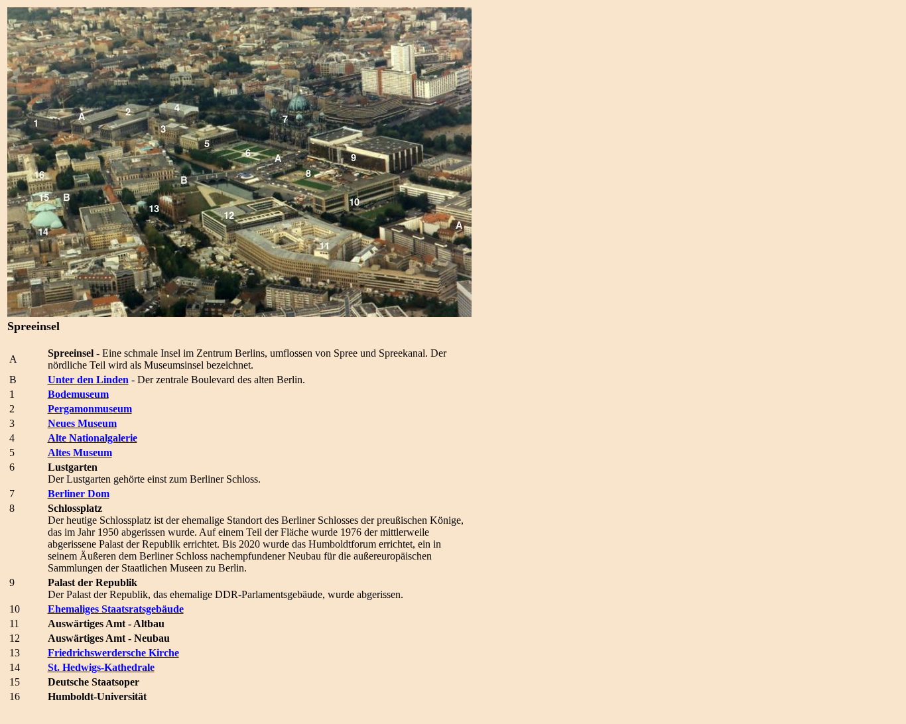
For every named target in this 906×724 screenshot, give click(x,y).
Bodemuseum (78, 394)
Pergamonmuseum (90, 408)
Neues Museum (82, 423)
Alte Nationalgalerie (92, 438)
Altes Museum (80, 452)
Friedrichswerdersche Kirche (113, 652)
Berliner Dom (78, 493)
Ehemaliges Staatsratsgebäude (116, 609)
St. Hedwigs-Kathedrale (101, 667)
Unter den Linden (88, 379)
